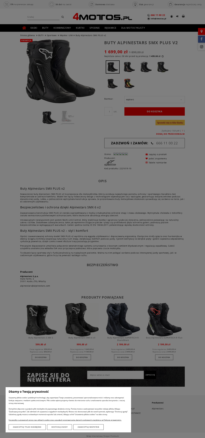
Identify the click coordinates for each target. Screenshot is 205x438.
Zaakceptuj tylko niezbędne (27, 427)
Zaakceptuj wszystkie (88, 427)
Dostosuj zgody (59, 427)
